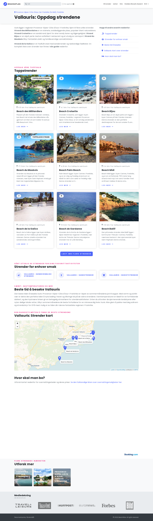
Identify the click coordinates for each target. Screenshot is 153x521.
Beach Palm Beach (70, 170)
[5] (76, 148)
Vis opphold (68, 4)
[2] (76, 89)
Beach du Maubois (27, 170)
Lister (115, 4)
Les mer (21, 127)
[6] (119, 148)
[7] (34, 206)
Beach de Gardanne (70, 228)
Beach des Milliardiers (29, 111)
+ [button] (17, 323)
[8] (76, 206)
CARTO (136, 370)
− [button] (17, 326)
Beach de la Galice (27, 228)
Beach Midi (108, 170)
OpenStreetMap (121, 370)
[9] (119, 206)
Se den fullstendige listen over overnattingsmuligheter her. (96, 382)
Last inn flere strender (76, 254)
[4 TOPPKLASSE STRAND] (34, 148)
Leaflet (112, 370)
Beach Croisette (68, 111)
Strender (107, 4)
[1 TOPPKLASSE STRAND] (34, 89)
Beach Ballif (108, 228)
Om (121, 4)
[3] (119, 89)
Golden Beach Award (133, 4)
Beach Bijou (108, 111)
